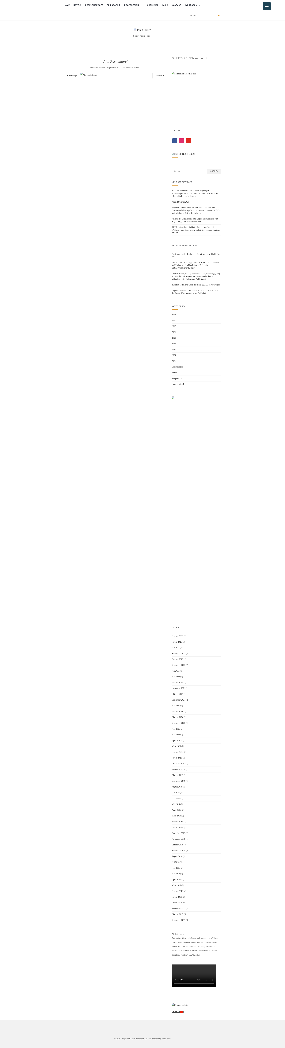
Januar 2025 (177, 642)
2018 (174, 320)
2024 (174, 355)
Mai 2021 (176, 706)
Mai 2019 (176, 804)
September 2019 (178, 781)
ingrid (174, 285)
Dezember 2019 (178, 764)
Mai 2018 (176, 874)
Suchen (214, 171)
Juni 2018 (176, 868)
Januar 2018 (177, 897)
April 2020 (176, 740)
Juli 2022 (175, 671)
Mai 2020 (176, 735)
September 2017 (178, 920)
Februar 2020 (177, 752)
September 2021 (178, 700)
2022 (174, 344)
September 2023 (178, 653)
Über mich (153, 5)
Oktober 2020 (177, 717)
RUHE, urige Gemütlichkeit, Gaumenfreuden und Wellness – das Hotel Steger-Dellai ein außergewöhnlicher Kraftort (196, 230)
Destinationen (177, 367)
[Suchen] (219, 15)
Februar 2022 (177, 682)
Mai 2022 (176, 677)
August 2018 (177, 856)
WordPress (166, 1039)
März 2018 (176, 885)
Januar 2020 (177, 758)
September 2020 (178, 723)
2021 (174, 338)
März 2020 (176, 746)
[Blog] (179, 1005)
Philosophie (114, 5)
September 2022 (178, 665)
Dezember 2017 (178, 903)
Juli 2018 (175, 862)
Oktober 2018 (177, 845)
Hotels (77, 5)
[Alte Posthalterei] (88, 75)
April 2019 (176, 810)
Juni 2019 (176, 798)
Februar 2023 (177, 659)
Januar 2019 (177, 827)
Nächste (159, 76)
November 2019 (178, 769)
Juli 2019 (175, 792)
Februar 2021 (177, 711)
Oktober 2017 (177, 914)
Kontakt (176, 5)
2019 (174, 326)
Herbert (175, 262)
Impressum (191, 5)
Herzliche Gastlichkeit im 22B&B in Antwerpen (200, 285)
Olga (174, 274)
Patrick (175, 254)
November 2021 (178, 688)
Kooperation (131, 5)
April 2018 (176, 879)
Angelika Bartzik (132, 68)
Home (67, 5)
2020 (174, 332)
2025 (174, 361)
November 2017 (178, 908)
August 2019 (177, 787)
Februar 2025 (177, 636)
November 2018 (178, 839)
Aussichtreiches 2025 (180, 202)
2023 (174, 349)
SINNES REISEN (187, 154)
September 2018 (178, 850)
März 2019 (176, 816)
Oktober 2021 (177, 694)
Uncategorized (178, 384)
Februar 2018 (177, 891)
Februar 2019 (177, 821)
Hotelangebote (94, 5)
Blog (165, 5)
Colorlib (148, 1039)
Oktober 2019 (177, 775)
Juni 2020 (176, 729)
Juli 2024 (175, 648)
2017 (174, 315)
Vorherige (72, 76)
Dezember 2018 (178, 833)
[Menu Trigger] (267, 6)
